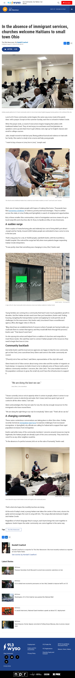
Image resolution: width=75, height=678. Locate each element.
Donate (67, 3)
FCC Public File (47, 644)
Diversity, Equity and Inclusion (48, 653)
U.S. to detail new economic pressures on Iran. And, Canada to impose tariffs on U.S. (41, 583)
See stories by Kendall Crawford (24, 554)
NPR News (17, 567)
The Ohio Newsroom (14, 529)
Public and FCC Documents (32, 649)
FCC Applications (47, 648)
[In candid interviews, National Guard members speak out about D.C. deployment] (8, 611)
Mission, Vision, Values (64, 649)
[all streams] (72, 9)
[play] (5, 9)
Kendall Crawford (22, 42)
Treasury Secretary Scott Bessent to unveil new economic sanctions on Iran (39, 570)
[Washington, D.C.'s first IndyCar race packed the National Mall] (8, 598)
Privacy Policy (31, 653)
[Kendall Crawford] (6, 547)
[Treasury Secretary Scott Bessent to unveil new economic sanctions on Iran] (8, 571)
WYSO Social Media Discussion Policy (63, 644)
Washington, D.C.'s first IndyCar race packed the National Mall (34, 597)
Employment (31, 644)
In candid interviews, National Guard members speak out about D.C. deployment (40, 610)
